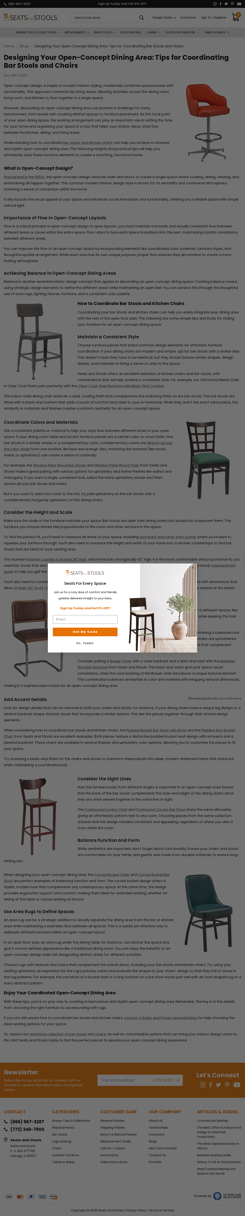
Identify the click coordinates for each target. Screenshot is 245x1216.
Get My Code (85, 632)
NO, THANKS (85, 643)
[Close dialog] (193, 567)
